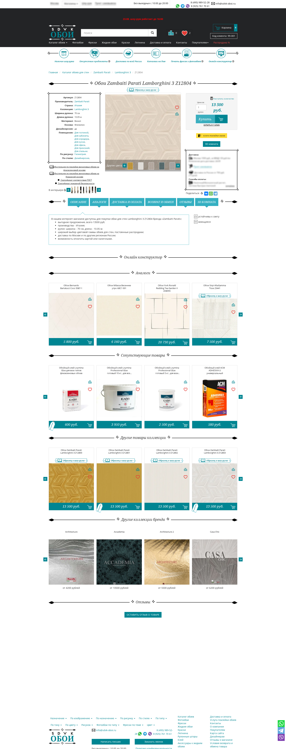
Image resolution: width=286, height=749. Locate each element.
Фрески (92, 42)
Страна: (69, 105)
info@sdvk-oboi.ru (225, 3)
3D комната (211, 143)
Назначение (57, 718)
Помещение (66, 132)
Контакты (181, 42)
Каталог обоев (57, 42)
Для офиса (79, 145)
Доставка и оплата (160, 42)
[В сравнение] (177, 114)
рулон (200, 112)
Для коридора (81, 138)
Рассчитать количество (223, 98)
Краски (126, 42)
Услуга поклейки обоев (223, 719)
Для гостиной (81, 132)
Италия (78, 105)
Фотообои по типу (107, 724)
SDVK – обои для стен (62, 32)
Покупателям (199, 42)
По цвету (70, 724)
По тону (55, 724)
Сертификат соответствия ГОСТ (76, 180)
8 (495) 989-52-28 (200, 2)
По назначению (105, 718)
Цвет (150, 724)
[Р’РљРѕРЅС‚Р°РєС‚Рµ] (206, 194)
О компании (217, 726)
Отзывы (186, 202)
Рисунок (86, 724)
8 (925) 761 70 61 (200, 6)
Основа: (68, 124)
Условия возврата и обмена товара (221, 745)
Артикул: (68, 97)
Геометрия (80, 154)
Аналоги (99, 202)
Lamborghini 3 (81, 109)
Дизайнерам (217, 736)
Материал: (67, 120)
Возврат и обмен (161, 202)
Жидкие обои (109, 42)
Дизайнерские (81, 158)
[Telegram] (215, 194)
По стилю (67, 158)
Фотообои (77, 42)
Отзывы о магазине (221, 739)
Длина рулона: (65, 116)
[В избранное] (177, 107)
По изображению (80, 718)
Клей (180, 739)
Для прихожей (81, 147)
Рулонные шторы (187, 736)
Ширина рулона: (64, 113)
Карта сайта (217, 733)
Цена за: (200, 102)
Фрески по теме (132, 724)
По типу (160, 718)
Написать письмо (111, 741)
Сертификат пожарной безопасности (76, 183)
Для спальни (80, 151)
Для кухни (79, 141)
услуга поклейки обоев (214, 136)
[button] (45, 315)
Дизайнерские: (64, 128)
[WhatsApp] (211, 194)
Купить (205, 119)
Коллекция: (66, 109)
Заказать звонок (153, 741)
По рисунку (66, 154)
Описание (78, 202)
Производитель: (64, 101)
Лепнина (140, 42)
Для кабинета (81, 135)
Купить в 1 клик (212, 125)
